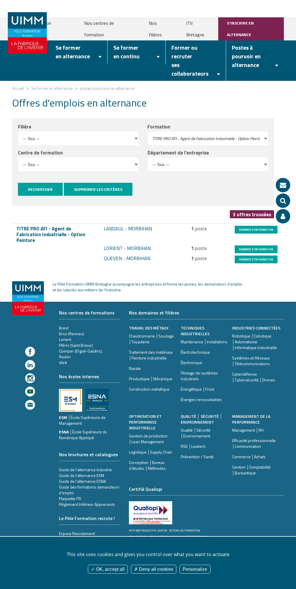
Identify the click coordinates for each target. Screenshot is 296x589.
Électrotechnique (195, 352)
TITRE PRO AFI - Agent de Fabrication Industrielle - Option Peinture (50, 234)
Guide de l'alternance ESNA (82, 481)
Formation (158, 127)
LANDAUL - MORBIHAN (128, 228)
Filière (24, 127)
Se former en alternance (73, 52)
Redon (65, 357)
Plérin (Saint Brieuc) (76, 345)
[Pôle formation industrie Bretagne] (27, 32)
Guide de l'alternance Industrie (85, 470)
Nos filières (155, 29)
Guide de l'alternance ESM (81, 475)
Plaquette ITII (70, 498)
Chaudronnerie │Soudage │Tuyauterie (151, 339)
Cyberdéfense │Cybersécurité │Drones (253, 377)
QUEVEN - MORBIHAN (127, 258)
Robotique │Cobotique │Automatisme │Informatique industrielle (254, 342)
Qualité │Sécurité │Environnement (195, 433)
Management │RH (248, 430)
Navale (135, 368)
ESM (63, 417)
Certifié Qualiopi (145, 489)
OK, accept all (110, 569)
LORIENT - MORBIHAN (127, 248)
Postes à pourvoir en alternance (246, 56)
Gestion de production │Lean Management (148, 439)
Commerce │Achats (249, 457)
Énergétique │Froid (197, 389)
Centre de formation (40, 153)
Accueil (18, 88)
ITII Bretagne (195, 29)
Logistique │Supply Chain (150, 452)
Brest (64, 328)
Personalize (195, 569)
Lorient (65, 339)
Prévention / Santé (197, 457)
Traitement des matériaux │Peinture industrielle (151, 355)
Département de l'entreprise (178, 153)
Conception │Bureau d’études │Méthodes (147, 465)
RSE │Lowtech (193, 446)
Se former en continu (126, 52)
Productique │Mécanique (150, 379)
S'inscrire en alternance (240, 29)
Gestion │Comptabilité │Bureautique (251, 470)
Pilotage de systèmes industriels (199, 376)
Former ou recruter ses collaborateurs (189, 60)
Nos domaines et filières (154, 312)
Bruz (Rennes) (71, 334)
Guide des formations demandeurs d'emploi (89, 490)
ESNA (64, 432)
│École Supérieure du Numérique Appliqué (83, 435)
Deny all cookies (155, 569)
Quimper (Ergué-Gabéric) (80, 351)
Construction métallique (149, 389)
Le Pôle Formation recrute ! (87, 518)
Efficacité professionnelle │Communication (254, 443)
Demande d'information (256, 230)
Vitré (63, 362)
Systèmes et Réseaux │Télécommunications (251, 361)
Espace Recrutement (77, 533)
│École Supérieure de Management (82, 420)
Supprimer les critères (98, 189)
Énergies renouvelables (201, 399)
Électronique (191, 362)
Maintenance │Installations (204, 342)
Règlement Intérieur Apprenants (87, 504)
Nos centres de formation (99, 29)
